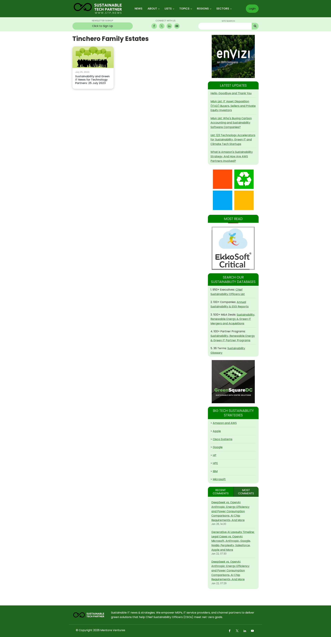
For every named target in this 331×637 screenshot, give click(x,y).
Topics (184, 9)
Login (252, 9)
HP (214, 455)
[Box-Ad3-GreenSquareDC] (233, 381)
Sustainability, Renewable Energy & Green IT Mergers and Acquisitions (232, 319)
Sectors (222, 9)
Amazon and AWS (225, 423)
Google (218, 447)
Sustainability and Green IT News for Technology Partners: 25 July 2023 (92, 80)
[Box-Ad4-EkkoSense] (233, 248)
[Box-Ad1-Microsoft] (233, 189)
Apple (217, 431)
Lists (168, 9)
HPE (215, 463)
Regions (203, 9)
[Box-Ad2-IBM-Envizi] (233, 56)
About (152, 9)
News (138, 9)
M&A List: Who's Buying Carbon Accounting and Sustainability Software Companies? (231, 122)
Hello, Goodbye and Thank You (231, 93)
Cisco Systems (222, 439)
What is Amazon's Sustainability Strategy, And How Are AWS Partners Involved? (231, 156)
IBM (215, 471)
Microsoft (219, 479)
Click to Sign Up (102, 26)
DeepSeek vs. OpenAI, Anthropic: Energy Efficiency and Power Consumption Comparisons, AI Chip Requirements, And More (230, 511)
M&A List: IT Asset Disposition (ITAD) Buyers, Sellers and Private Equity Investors (233, 105)
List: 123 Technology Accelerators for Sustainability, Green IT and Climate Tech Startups (232, 139)
